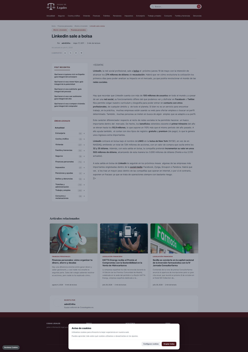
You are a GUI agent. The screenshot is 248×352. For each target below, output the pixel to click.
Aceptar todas (169, 344)
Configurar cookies (151, 344)
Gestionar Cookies (11, 347)
